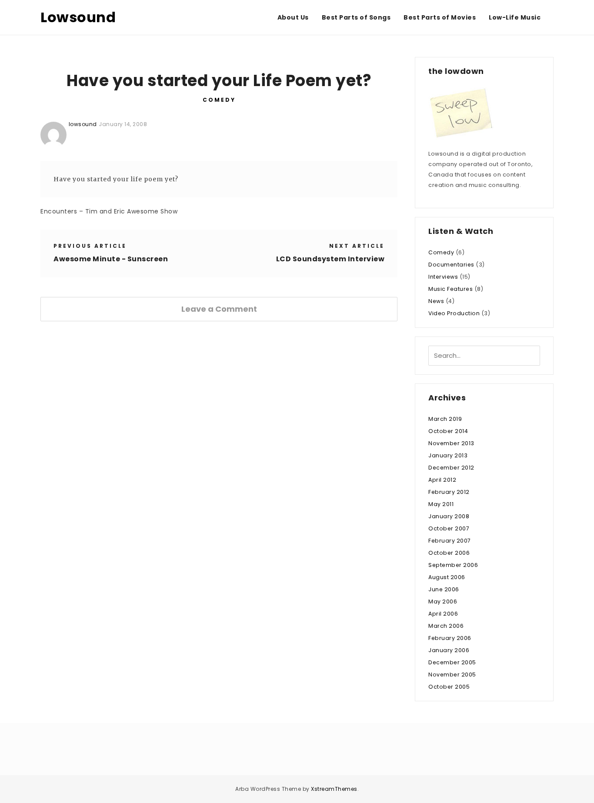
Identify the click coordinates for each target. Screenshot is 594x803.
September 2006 (453, 565)
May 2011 (441, 504)
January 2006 (448, 650)
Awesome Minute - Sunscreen (110, 259)
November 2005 (452, 674)
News (436, 301)
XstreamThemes (334, 789)
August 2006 (446, 577)
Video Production (454, 313)
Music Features (450, 289)
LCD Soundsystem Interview (330, 259)
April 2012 (442, 479)
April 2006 (443, 613)
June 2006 (443, 589)
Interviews (443, 276)
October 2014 (448, 431)
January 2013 (447, 455)
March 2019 (445, 419)
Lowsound (78, 17)
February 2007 (449, 540)
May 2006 (442, 601)
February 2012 (449, 492)
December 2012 (451, 467)
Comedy (219, 99)
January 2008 (448, 516)
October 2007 (448, 528)
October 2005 (449, 686)
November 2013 (451, 443)
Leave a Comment (219, 308)
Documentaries (451, 264)
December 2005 (452, 662)
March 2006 (446, 626)
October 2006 (449, 552)
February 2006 (449, 638)
